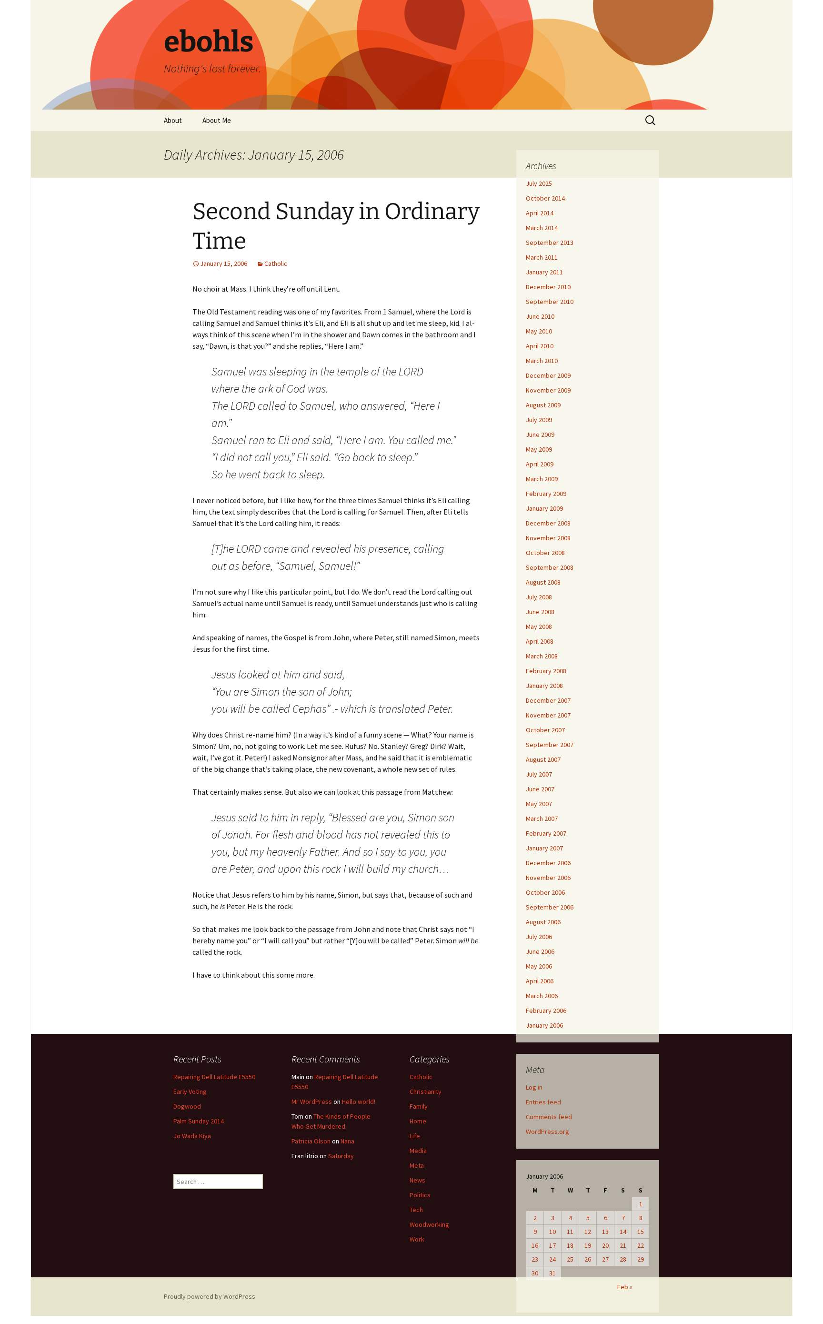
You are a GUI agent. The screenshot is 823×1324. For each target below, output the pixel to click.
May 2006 (539, 966)
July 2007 (539, 774)
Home (418, 1121)
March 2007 (542, 818)
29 (640, 1259)
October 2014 (545, 198)
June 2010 (540, 316)
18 (570, 1245)
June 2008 (540, 611)
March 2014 (542, 227)
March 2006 (542, 995)
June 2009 (540, 434)
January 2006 (544, 1025)
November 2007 (548, 715)
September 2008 (549, 567)
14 (623, 1231)
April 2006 (539, 981)
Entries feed (543, 1102)
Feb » (624, 1287)
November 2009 (548, 390)
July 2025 (539, 183)
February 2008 (546, 671)
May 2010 (539, 331)
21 (623, 1245)
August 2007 (543, 759)
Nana (347, 1141)
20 (605, 1245)
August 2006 (543, 922)
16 (535, 1245)
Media (418, 1150)
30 (535, 1273)
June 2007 (540, 789)
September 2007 (549, 744)
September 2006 (549, 907)
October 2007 (545, 730)
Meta (417, 1165)
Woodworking (429, 1224)
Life (415, 1136)
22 (640, 1245)
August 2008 (543, 582)
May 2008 (539, 626)
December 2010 (548, 287)
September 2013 (549, 242)
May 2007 (539, 803)
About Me (216, 120)
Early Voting (190, 1091)
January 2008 (544, 685)
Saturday (341, 1156)
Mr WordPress (311, 1101)
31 (552, 1273)
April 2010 (539, 346)
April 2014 (539, 213)
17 (552, 1245)
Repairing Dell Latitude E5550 (214, 1076)
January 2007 (544, 848)
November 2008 (548, 538)
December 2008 (548, 523)
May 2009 (539, 449)
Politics (420, 1195)
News (417, 1180)
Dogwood (187, 1106)
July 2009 (539, 419)
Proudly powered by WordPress (209, 1296)
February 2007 (546, 833)
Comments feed (549, 1116)
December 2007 (548, 700)
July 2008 (539, 597)
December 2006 (548, 863)
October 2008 (545, 552)
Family (419, 1106)
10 (552, 1231)
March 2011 (542, 257)
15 (640, 1231)
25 (570, 1259)
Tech (416, 1209)
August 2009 (543, 405)
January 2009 (544, 508)
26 (587, 1259)
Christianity (426, 1091)
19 (587, 1245)
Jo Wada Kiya (192, 1136)
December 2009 (548, 375)
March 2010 (542, 360)
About (173, 120)
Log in (534, 1087)
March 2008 (542, 656)
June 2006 (540, 951)
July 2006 (539, 936)
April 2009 (539, 464)
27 (605, 1259)
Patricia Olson (311, 1141)
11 (570, 1231)
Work (417, 1239)
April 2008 (539, 641)
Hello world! (358, 1101)
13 (605, 1231)
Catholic (275, 263)
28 (623, 1259)
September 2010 (549, 301)
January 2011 (544, 272)
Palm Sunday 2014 (198, 1121)
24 (552, 1259)
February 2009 (546, 493)
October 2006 (545, 892)
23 (535, 1259)
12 (587, 1231)
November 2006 (548, 877)
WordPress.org (547, 1131)
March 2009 (542, 479)
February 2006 (546, 1010)
